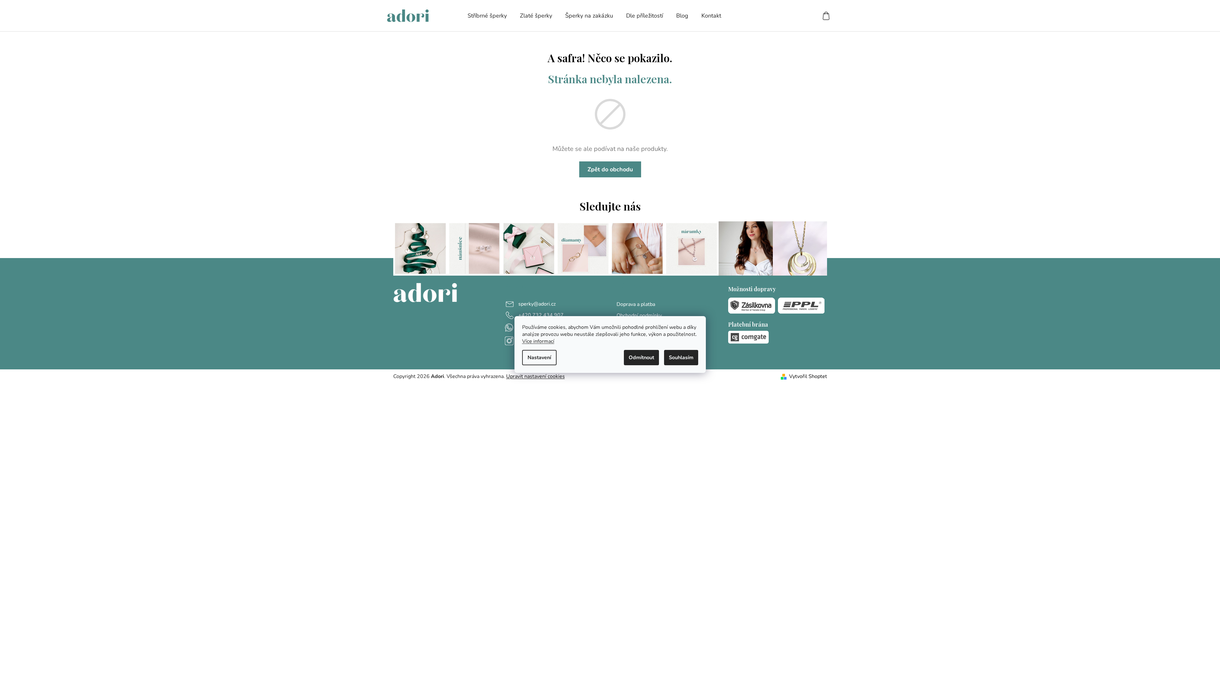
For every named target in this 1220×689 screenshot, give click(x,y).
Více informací (538, 341)
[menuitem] (487, 15)
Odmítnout (641, 357)
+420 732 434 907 (541, 315)
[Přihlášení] (802, 15)
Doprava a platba (636, 304)
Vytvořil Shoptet (808, 376)
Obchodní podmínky (639, 315)
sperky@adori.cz (537, 303)
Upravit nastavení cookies (535, 376)
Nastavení (539, 357)
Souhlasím (681, 357)
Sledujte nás (610, 206)
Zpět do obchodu (610, 169)
